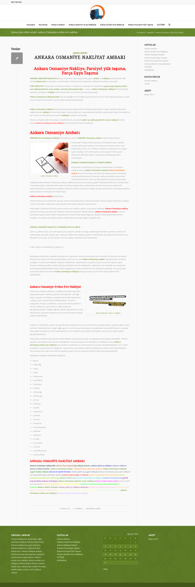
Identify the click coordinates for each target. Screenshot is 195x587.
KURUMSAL (149, 70)
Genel (147, 83)
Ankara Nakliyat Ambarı (154, 54)
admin (97, 509)
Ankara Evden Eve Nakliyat (156, 51)
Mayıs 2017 (149, 94)
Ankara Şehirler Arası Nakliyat (157, 64)
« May (105, 569)
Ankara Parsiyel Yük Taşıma (156, 60)
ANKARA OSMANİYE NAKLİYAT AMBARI (80, 57)
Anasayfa (150, 32)
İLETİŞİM (148, 67)
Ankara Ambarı (80, 53)
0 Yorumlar (78, 509)
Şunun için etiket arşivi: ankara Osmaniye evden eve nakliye (44, 32)
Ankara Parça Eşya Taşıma (155, 57)
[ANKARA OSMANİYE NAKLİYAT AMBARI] (17, 58)
